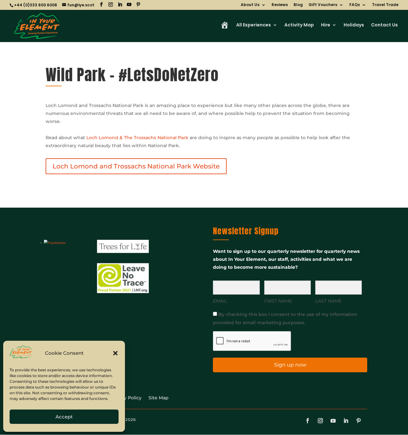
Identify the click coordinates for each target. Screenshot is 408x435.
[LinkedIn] (120, 4)
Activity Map (299, 25)
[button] (115, 353)
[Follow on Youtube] (333, 421)
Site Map (159, 398)
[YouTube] (129, 4)
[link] (137, 137)
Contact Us (384, 25)
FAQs (354, 5)
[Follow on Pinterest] (358, 421)
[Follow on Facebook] (307, 421)
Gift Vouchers (323, 5)
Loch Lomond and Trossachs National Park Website (136, 166)
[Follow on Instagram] (320, 421)
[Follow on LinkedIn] (346, 421)
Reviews (280, 5)
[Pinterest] (138, 4)
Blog (298, 5)
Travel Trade (385, 5)
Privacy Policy (126, 398)
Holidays (354, 25)
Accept (64, 417)
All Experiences (253, 25)
